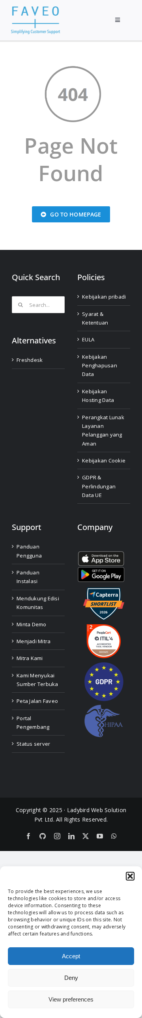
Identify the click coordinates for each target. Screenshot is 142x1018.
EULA (88, 339)
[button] (130, 876)
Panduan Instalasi (28, 577)
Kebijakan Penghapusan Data (99, 365)
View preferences (71, 999)
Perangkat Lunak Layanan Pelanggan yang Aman (103, 430)
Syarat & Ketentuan (95, 318)
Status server (33, 743)
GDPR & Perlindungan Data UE (99, 486)
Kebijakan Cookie (103, 460)
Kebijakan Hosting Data (98, 396)
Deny (71, 977)
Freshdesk (30, 359)
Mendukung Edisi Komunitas (38, 603)
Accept (71, 956)
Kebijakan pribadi (104, 296)
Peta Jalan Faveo (37, 700)
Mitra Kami (30, 658)
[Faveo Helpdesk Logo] (35, 9)
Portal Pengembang (33, 722)
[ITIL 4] (103, 627)
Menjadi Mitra (33, 641)
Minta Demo (32, 624)
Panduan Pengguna (29, 551)
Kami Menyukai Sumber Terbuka (37, 680)
